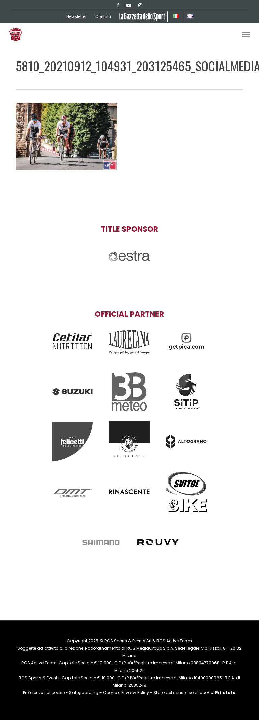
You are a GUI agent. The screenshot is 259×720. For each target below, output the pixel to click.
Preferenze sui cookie (44, 692)
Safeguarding (83, 692)
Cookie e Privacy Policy (126, 692)
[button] (246, 34)
